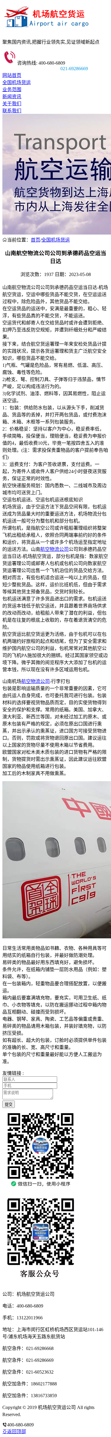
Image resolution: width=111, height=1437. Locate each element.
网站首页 (11, 75)
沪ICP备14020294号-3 (44, 1414)
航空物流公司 (54, 549)
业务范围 (11, 89)
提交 (8, 1104)
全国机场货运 (16, 82)
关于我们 (11, 103)
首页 (35, 239)
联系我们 (11, 110)
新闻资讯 (11, 96)
